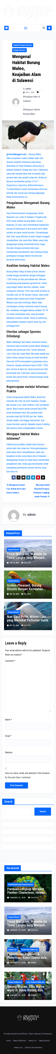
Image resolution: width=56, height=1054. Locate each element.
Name (8, 719)
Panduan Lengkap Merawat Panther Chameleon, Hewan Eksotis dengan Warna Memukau (26, 894)
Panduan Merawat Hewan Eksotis (20, 885)
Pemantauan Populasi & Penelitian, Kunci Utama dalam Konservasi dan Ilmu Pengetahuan (28, 959)
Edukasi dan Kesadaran (33, 1047)
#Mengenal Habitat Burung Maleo (31, 111)
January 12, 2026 (18, 963)
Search (8, 801)
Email (8, 736)
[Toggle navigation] (26, 28)
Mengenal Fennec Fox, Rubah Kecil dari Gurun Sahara (16, 489)
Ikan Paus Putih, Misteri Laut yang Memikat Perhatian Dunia (27, 618)
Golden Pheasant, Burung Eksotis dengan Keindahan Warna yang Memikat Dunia (25, 589)
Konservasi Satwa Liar (29, 950)
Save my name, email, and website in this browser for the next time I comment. (27, 775)
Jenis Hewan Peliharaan (35, 982)
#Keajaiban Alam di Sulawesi (31, 98)
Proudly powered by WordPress (16, 1034)
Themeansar (47, 1034)
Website (8, 752)
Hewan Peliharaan (15, 982)
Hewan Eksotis (19, 50)
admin (28, 89)
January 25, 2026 (18, 898)
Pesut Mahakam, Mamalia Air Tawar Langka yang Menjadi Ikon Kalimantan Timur (27, 557)
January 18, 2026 (18, 930)
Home (8, 1041)
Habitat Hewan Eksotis (22, 45)
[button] (44, 28)
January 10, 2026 (18, 995)
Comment (10, 661)
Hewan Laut (18, 1047)
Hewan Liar (12, 950)
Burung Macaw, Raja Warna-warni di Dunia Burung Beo (26, 988)
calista (27, 563)
